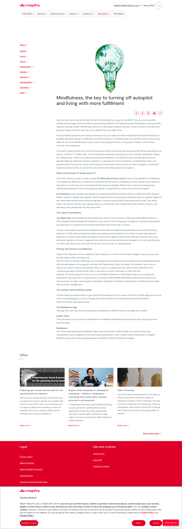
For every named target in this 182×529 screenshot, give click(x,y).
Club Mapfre (119, 14)
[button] (171, 523)
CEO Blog (24, 87)
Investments (25, 66)
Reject (138, 523)
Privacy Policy (27, 515)
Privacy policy (26, 456)
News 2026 (149, 5)
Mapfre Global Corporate (31, 469)
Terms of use (98, 453)
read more (24, 425)
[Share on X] (136, 113)
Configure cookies (29, 523)
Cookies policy (26, 475)
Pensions (24, 77)
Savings (23, 72)
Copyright (97, 460)
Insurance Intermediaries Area (33, 482)
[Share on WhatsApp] (160, 113)
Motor (23, 45)
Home (22, 56)
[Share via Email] (154, 113)
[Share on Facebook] (142, 113)
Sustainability (26, 82)
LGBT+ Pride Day (125, 390)
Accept (156, 523)
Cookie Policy (147, 512)
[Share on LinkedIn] (148, 113)
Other (22, 92)
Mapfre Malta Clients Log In (126, 5)
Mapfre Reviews (27, 463)
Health (23, 51)
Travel (22, 61)
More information (151, 433)
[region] (91, 507)
